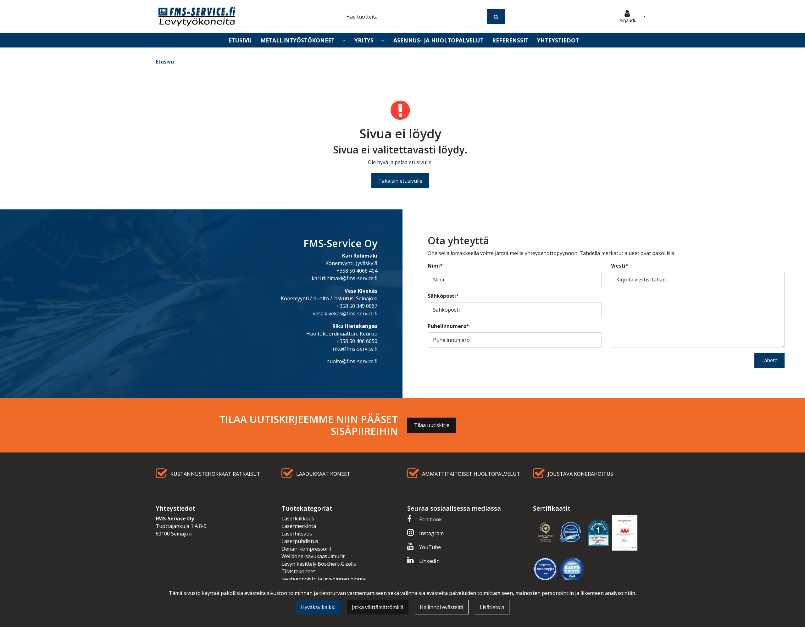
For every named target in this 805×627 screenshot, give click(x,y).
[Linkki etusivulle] (197, 16)
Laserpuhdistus (299, 541)
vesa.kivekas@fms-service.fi (345, 313)
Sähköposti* (443, 295)
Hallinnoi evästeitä (442, 607)
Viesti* (619, 265)
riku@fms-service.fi (355, 348)
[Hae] (496, 16)
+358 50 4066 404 (356, 270)
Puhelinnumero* (448, 326)
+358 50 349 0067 (356, 305)
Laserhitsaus (296, 533)
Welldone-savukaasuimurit (313, 556)
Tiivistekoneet (298, 571)
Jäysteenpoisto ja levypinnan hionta (323, 578)
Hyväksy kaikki (318, 607)
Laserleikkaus (297, 518)
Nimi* (435, 265)
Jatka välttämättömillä (377, 607)
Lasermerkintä (298, 526)
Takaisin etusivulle (400, 180)
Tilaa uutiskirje (431, 425)
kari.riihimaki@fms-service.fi (344, 278)
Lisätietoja (492, 607)
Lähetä (769, 360)
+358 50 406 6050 (356, 341)
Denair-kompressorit (306, 548)
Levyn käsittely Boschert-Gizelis (318, 563)
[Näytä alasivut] (343, 40)
